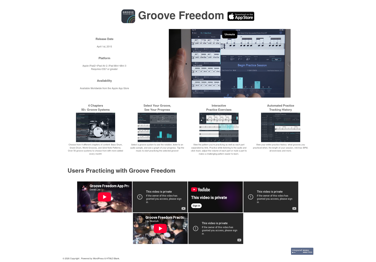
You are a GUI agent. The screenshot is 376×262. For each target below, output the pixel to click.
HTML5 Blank (112, 258)
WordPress (98, 258)
